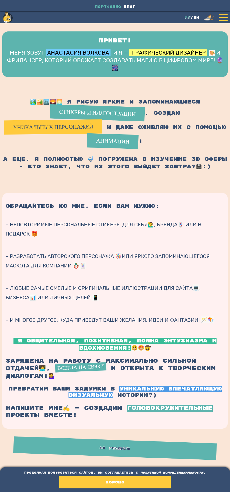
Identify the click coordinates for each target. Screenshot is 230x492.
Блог (129, 7)
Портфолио (108, 7)
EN (196, 17)
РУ (187, 17)
